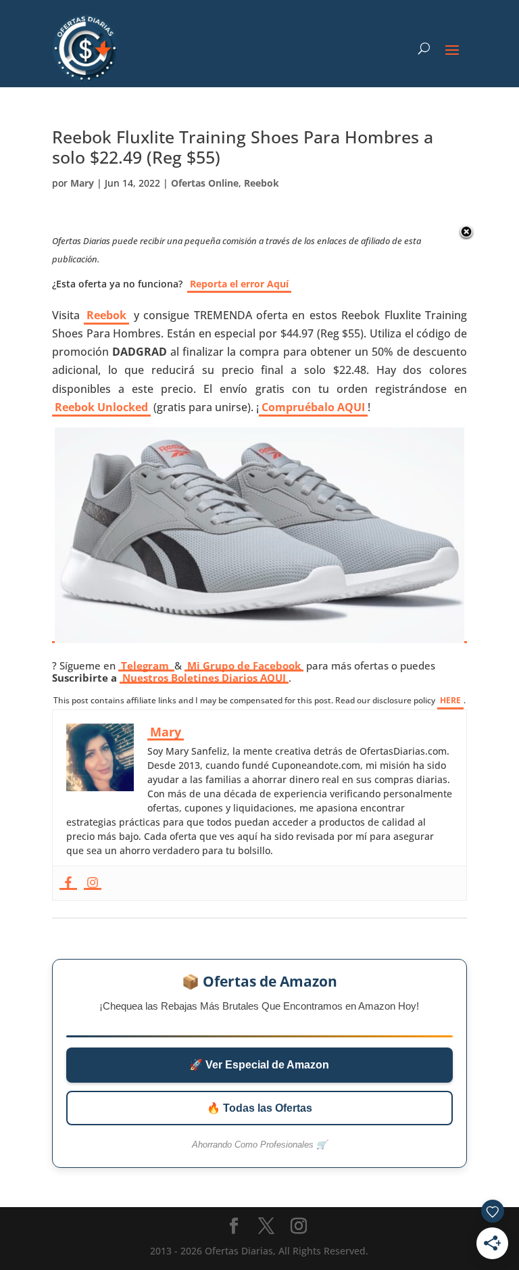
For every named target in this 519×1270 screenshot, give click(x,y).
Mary (82, 183)
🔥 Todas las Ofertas (259, 1108)
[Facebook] (68, 883)
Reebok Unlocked (101, 407)
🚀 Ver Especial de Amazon (259, 1065)
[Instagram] (92, 883)
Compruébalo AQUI (313, 407)
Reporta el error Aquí (239, 283)
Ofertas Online (205, 183)
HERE (450, 700)
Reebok (261, 183)
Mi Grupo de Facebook (244, 665)
